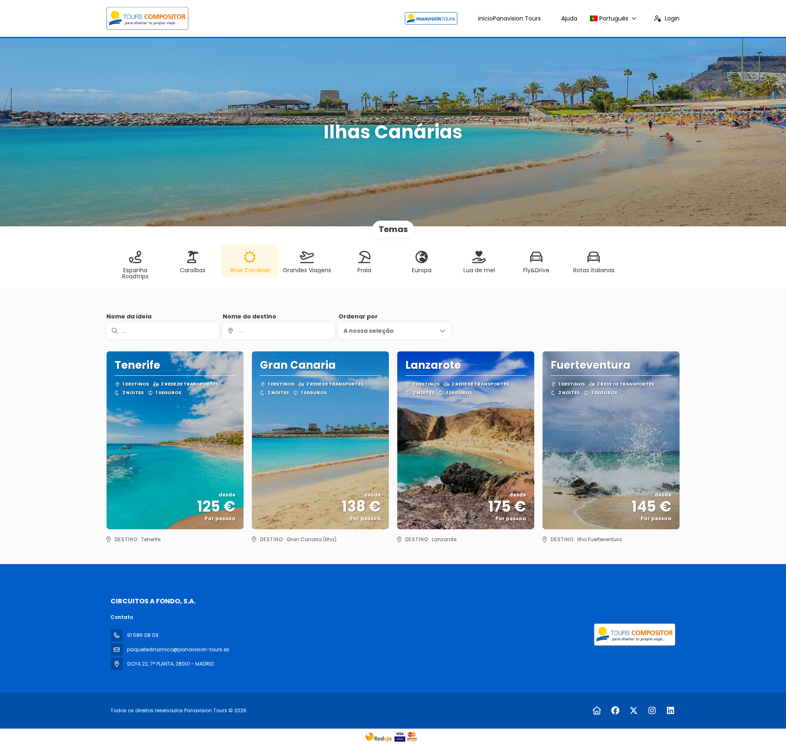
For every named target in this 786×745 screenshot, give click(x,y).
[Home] (597, 710)
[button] (395, 331)
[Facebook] (615, 710)
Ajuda (569, 18)
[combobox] (279, 331)
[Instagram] (652, 710)
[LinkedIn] (670, 710)
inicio (509, 18)
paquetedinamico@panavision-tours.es (178, 649)
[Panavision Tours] (633, 634)
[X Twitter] (633, 710)
